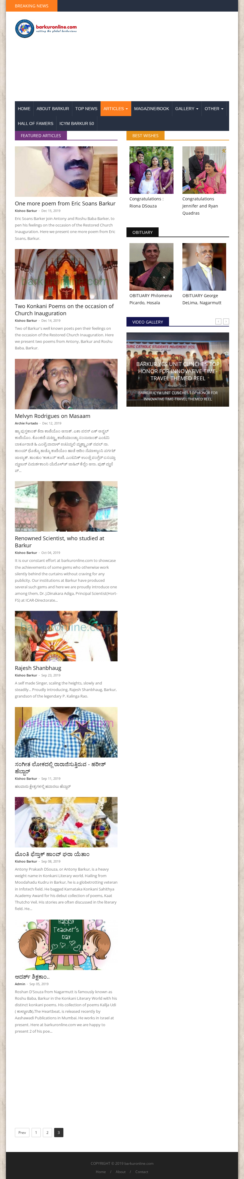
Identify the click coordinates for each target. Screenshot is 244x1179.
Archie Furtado (26, 423)
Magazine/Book (151, 108)
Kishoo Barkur (26, 210)
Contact (141, 1171)
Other (212, 108)
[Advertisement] (159, 56)
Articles (114, 108)
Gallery (185, 108)
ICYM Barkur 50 (77, 123)
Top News (86, 108)
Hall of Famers (35, 123)
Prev (22, 1132)
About (121, 1171)
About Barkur (53, 108)
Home (24, 108)
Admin (20, 984)
